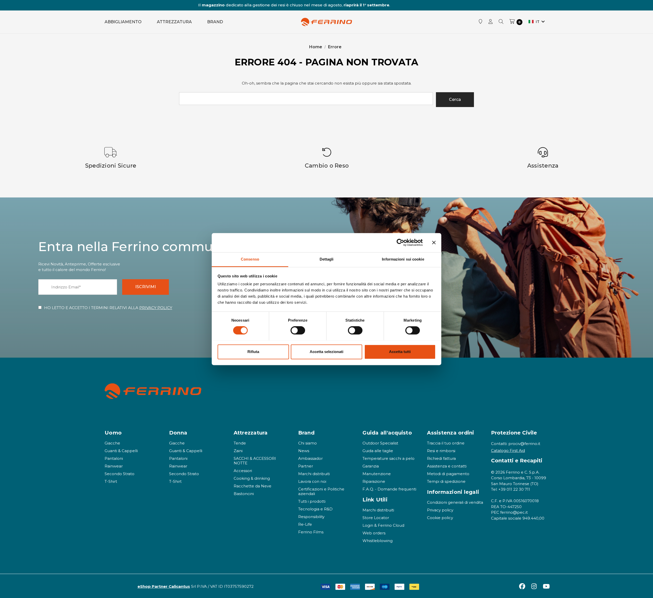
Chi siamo (307, 443)
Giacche (112, 443)
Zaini (238, 450)
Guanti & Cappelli (121, 450)
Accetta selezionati (326, 351)
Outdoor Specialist (380, 443)
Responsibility (311, 516)
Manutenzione (376, 473)
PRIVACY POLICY (155, 307)
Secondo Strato (119, 473)
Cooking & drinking (252, 478)
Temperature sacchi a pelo (388, 458)
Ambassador (310, 458)
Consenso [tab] (250, 259)
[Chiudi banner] (434, 242)
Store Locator (375, 517)
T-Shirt (111, 481)
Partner (305, 466)
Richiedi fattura (441, 458)
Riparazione (373, 481)
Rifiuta (253, 351)
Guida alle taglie (377, 450)
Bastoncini (244, 493)
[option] (111, 158)
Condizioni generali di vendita (455, 502)
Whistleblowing (377, 540)
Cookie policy (440, 517)
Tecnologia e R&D (315, 509)
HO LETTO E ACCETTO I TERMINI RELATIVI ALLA (108, 307)
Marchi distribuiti (314, 473)
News (303, 450)
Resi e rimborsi (441, 450)
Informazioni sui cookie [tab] (403, 259)
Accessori (243, 470)
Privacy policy (440, 510)
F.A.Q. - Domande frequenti (389, 489)
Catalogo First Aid (508, 450)
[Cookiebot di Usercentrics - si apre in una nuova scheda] (400, 242)
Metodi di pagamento (448, 473)
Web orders (373, 533)
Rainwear (114, 466)
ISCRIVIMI (145, 286)
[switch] (298, 330)
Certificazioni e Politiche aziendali (321, 491)
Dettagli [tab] (327, 259)
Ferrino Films (310, 532)
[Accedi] (490, 22)
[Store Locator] (480, 22)
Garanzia (370, 466)
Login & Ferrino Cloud (383, 525)
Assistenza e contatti (447, 466)
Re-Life (305, 524)
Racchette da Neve (252, 486)
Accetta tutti (400, 351)
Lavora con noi (312, 481)
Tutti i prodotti (311, 501)
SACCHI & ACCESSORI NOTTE (255, 460)
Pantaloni (114, 458)
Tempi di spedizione (446, 481)
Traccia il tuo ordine (445, 443)
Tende (240, 443)
